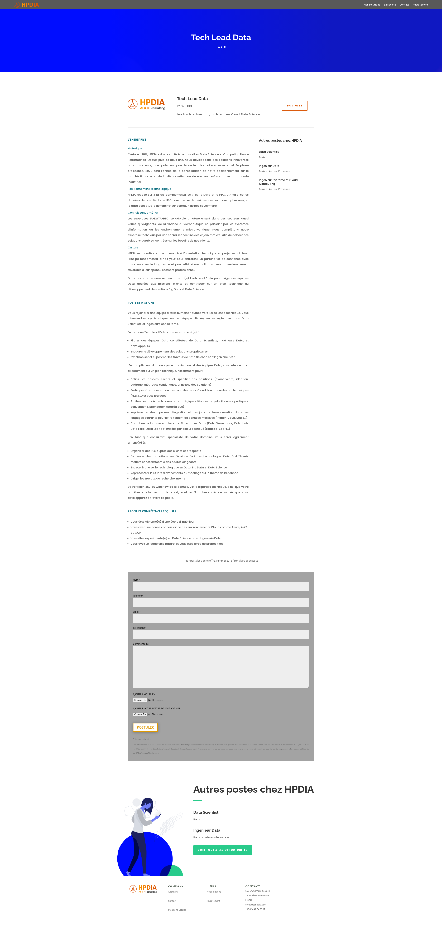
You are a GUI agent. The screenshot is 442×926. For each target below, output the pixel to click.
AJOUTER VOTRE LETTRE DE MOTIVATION (156, 708)
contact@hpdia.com (255, 904)
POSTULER (145, 727)
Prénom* (138, 595)
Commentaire (141, 643)
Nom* (136, 579)
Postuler (294, 105)
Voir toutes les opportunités (223, 850)
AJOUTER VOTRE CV (144, 694)
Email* (137, 611)
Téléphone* (140, 627)
